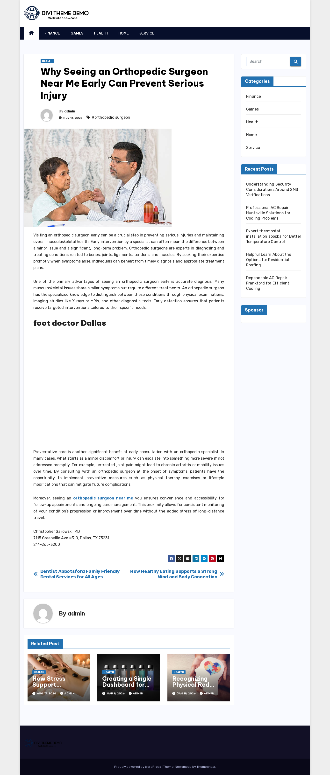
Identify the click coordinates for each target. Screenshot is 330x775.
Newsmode (183, 766)
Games (77, 33)
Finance (52, 33)
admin (69, 111)
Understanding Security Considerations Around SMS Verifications (272, 189)
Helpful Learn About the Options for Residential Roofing (268, 259)
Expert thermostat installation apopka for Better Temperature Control (273, 236)
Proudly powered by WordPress (138, 766)
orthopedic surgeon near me (103, 498)
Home (123, 33)
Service (146, 33)
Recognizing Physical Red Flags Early (190, 684)
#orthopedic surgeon (111, 117)
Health (101, 33)
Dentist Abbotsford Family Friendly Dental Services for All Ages (80, 574)
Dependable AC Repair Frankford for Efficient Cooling (267, 283)
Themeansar (206, 766)
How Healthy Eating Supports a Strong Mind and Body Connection (173, 574)
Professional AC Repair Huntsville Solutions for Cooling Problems (268, 213)
